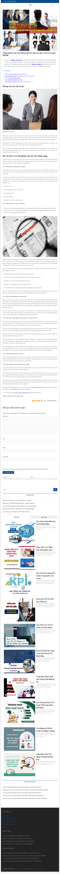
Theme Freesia (23, 868)
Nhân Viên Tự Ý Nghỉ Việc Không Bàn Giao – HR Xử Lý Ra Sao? (19, 503)
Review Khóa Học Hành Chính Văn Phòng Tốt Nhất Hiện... (45, 653)
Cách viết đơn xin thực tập (11, 79)
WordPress (29, 868)
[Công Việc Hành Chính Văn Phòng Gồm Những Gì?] (19, 676)
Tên (4, 438)
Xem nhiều (44, 517)
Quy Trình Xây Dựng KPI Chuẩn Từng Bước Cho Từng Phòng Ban (19, 506)
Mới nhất (16, 517)
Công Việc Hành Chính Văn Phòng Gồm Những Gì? (45, 679)
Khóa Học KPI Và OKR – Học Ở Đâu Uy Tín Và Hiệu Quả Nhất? (18, 509)
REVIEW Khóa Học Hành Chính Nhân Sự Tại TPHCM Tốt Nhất (25, 787)
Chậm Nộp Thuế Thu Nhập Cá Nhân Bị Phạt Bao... (44, 756)
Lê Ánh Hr (15, 389)
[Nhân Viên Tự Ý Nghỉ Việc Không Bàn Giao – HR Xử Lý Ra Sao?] (19, 547)
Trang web (5, 456)
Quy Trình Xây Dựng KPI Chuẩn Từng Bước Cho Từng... (45, 575)
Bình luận (5, 416)
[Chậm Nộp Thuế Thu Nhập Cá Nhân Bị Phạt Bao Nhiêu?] (19, 754)
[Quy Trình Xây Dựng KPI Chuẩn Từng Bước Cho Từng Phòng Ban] (19, 573)
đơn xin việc (13, 74)
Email (4, 447)
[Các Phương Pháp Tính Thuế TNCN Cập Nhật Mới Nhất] (19, 702)
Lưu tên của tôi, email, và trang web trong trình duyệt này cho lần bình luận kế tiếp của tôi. (25, 469)
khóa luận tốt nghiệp (15, 78)
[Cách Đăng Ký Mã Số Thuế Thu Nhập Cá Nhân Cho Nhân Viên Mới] (19, 728)
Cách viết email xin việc (11, 76)
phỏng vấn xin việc (16, 60)
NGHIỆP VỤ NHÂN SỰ (8, 868)
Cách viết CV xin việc (10, 81)
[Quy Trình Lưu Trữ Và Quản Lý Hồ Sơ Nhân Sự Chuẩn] (19, 624)
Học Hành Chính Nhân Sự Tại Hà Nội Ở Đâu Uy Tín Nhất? (17, 500)
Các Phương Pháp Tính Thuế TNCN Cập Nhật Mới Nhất (45, 705)
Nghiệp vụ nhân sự (37, 64)
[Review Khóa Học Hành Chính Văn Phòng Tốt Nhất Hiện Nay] (19, 650)
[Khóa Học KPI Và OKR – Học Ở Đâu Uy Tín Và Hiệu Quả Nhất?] (19, 599)
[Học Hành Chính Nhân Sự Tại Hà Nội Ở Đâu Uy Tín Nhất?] (19, 521)
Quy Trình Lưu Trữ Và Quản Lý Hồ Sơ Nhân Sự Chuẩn (16, 511)
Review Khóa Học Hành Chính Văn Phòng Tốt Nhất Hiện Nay (25, 792)
